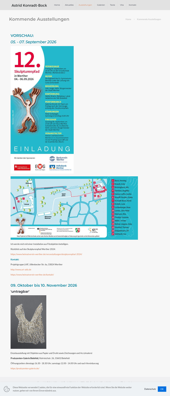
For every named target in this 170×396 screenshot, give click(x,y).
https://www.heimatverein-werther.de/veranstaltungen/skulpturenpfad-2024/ (46, 254)
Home (128, 19)
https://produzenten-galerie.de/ (25, 368)
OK (162, 389)
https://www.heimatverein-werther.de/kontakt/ (32, 274)
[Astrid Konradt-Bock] (29, 5)
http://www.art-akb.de (21, 269)
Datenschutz (150, 389)
